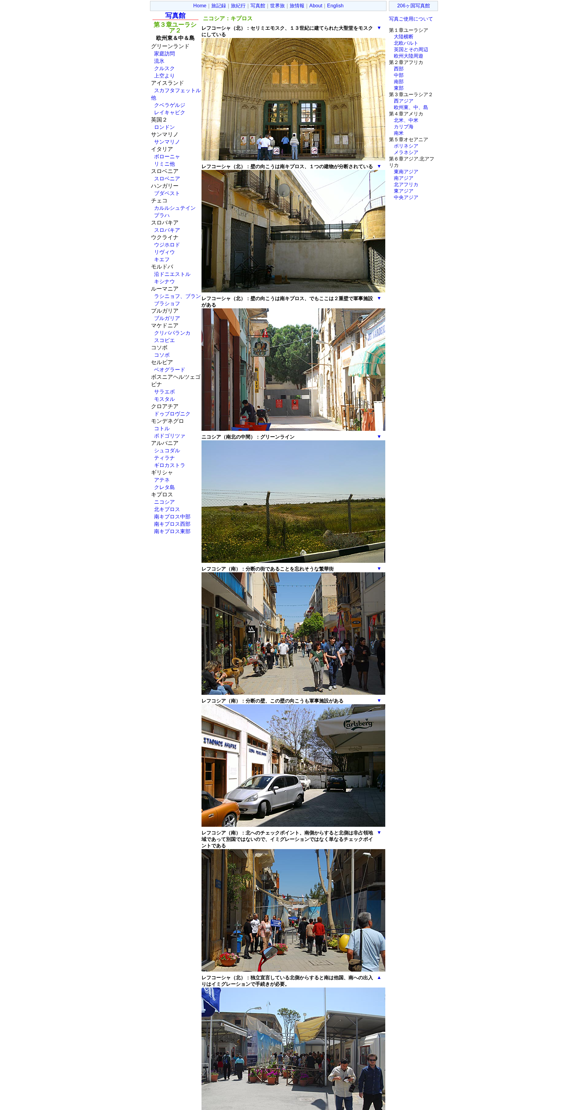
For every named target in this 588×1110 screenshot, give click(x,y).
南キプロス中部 (172, 517)
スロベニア (167, 178)
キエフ (162, 259)
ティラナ (164, 458)
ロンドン (164, 127)
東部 (399, 88)
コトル (162, 428)
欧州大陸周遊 (408, 55)
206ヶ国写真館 (413, 5)
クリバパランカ (172, 333)
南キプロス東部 (172, 531)
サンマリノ (167, 142)
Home (199, 5)
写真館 (258, 5)
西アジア (403, 100)
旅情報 (297, 5)
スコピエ (164, 340)
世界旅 (277, 5)
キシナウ (164, 281)
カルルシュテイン (175, 208)
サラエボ (164, 392)
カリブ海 (403, 126)
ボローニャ (167, 156)
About (315, 5)
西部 (399, 68)
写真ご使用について (411, 18)
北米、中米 (406, 120)
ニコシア (164, 502)
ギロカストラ (169, 465)
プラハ (162, 215)
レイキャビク (169, 112)
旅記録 (218, 5)
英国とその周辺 (411, 49)
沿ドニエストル (172, 274)
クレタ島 (164, 487)
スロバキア (167, 230)
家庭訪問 (164, 54)
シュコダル (167, 450)
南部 (399, 81)
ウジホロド (167, 245)
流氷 (159, 61)
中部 (399, 75)
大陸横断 (403, 36)
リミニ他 (164, 164)
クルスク (164, 68)
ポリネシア (406, 146)
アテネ (162, 480)
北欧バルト (406, 43)
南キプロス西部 (172, 524)
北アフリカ (406, 184)
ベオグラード (169, 370)
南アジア (403, 178)
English (335, 5)
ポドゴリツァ (169, 436)
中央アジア (406, 197)
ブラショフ (167, 303)
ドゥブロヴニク (172, 414)
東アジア (403, 191)
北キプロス (167, 509)
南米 (399, 133)
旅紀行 (238, 5)
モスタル (164, 399)
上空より (164, 76)
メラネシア (406, 152)
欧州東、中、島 (411, 107)
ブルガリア (167, 318)
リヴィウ (164, 252)
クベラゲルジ (169, 105)
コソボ (162, 355)
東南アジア (406, 171)
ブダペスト (167, 193)
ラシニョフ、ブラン (177, 296)
